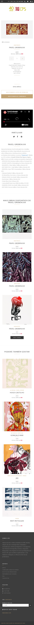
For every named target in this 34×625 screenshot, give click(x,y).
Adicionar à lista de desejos (17, 92)
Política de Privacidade (9, 571)
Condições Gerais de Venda (10, 569)
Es (14, 1)
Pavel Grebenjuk (17, 47)
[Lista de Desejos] (27, 1)
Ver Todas (17, 337)
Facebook (7, 588)
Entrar (21, 1)
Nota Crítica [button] (17, 86)
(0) (32, 1)
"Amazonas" (24, 155)
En (12, 1)
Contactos (5, 578)
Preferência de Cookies (9, 573)
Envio (4, 567)
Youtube (6, 590)
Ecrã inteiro (6, 42)
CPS (7, 599)
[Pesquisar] (24, 1)
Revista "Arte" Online (10, 609)
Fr (17, 1)
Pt (9, 1)
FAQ (3, 576)
